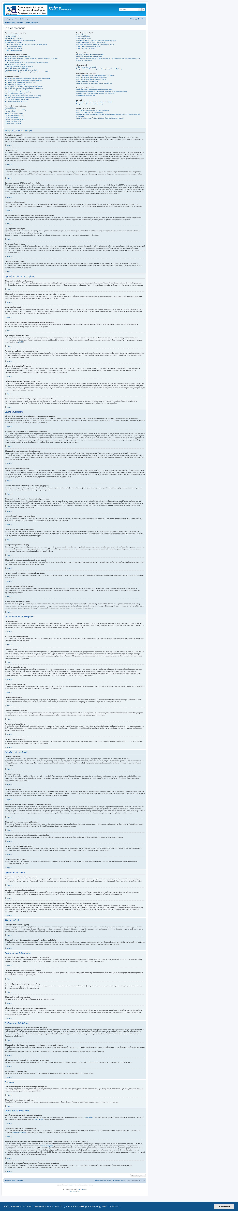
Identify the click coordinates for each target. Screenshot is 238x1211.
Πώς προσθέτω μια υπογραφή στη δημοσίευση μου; (20, 82)
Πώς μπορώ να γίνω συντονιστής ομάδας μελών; (91, 42)
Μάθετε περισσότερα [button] (111, 1206)
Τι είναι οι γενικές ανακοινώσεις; (14, 115)
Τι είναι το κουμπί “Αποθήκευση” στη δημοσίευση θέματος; (22, 97)
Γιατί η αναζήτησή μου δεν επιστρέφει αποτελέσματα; (92, 77)
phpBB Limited (88, 1117)
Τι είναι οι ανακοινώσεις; (12, 117)
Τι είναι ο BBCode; (10, 108)
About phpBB (38, 1119)
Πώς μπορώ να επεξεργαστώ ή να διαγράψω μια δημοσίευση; (23, 80)
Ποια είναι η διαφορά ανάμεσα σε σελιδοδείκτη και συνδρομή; (94, 89)
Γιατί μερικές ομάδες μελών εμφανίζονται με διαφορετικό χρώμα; (95, 44)
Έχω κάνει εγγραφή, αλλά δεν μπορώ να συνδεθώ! (20, 40)
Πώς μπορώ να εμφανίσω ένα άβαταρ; (16, 68)
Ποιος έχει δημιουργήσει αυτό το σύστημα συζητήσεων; (92, 110)
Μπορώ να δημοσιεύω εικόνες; (14, 113)
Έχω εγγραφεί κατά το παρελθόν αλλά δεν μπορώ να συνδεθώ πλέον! (26, 44)
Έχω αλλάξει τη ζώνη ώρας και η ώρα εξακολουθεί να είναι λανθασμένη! (26, 62)
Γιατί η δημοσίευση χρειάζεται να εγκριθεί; (17, 99)
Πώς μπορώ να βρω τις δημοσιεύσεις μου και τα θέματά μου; (94, 83)
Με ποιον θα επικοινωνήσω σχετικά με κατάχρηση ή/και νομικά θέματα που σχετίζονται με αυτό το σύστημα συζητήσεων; (108, 115)
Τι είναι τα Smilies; (10, 111)
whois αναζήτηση (47, 1146)
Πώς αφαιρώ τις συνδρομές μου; (85, 95)
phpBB (20, 342)
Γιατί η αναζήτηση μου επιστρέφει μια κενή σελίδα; (91, 79)
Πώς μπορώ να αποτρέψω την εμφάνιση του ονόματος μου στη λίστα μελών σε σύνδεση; (31, 58)
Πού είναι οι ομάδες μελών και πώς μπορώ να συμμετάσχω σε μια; (96, 40)
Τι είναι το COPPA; (10, 36)
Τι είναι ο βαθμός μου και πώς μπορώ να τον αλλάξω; (21, 70)
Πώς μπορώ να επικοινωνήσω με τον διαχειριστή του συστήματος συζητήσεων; (100, 118)
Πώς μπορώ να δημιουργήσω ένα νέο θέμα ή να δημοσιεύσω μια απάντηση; (27, 78)
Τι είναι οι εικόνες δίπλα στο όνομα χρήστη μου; (19, 66)
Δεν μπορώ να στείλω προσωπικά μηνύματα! (90, 54)
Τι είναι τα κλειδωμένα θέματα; (14, 121)
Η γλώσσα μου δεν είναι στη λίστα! (15, 64)
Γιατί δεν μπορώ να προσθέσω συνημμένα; (18, 92)
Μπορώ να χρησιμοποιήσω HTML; (15, 110)
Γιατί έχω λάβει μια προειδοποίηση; (15, 93)
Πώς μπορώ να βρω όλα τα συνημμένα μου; (89, 104)
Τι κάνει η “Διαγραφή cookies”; (14, 50)
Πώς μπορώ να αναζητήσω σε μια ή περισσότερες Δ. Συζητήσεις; (95, 75)
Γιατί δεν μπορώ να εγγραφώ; (14, 38)
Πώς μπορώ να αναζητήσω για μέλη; (87, 81)
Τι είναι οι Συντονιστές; (83, 36)
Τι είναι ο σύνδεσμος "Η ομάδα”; (85, 48)
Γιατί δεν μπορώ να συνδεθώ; (14, 42)
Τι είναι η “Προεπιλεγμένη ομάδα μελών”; (88, 46)
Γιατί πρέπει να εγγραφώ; (12, 35)
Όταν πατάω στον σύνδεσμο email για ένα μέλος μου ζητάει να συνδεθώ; (26, 72)
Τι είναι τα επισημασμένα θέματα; (14, 119)
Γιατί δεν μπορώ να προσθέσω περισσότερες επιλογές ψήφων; (24, 86)
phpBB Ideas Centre (19, 1132)
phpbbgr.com (83, 1189)
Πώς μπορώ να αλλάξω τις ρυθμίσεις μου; (17, 56)
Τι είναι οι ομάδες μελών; (83, 38)
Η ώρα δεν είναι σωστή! (12, 60)
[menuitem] (26, 18)
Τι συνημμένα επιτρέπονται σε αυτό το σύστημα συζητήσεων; (94, 102)
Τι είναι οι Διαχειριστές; (82, 35)
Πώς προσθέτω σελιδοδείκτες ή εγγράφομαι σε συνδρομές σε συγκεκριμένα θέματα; (101, 91)
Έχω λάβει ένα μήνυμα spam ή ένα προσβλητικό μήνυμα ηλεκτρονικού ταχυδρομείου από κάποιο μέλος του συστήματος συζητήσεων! (108, 59)
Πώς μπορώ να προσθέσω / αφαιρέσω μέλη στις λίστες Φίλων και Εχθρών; (99, 69)
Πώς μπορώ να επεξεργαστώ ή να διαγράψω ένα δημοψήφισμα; (24, 88)
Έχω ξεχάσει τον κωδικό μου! (14, 46)
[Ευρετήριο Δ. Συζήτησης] (26, 10)
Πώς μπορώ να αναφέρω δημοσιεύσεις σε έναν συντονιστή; (23, 95)
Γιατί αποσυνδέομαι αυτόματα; (13, 48)
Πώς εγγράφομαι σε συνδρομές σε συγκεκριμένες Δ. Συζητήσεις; (95, 93)
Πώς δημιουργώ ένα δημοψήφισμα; (15, 84)
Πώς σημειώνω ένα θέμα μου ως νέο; (16, 101)
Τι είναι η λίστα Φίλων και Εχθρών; (86, 67)
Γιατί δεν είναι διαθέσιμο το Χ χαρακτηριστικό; (89, 112)
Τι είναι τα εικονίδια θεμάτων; (13, 123)
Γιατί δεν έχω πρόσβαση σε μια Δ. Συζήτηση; (18, 90)
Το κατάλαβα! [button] (224, 1207)
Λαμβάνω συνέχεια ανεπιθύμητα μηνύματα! (89, 56)
